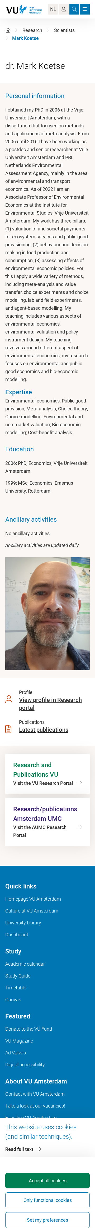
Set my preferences (47, 1220)
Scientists (64, 30)
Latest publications (43, 729)
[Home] (8, 30)
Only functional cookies (47, 1200)
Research (32, 30)
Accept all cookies (47, 1180)
